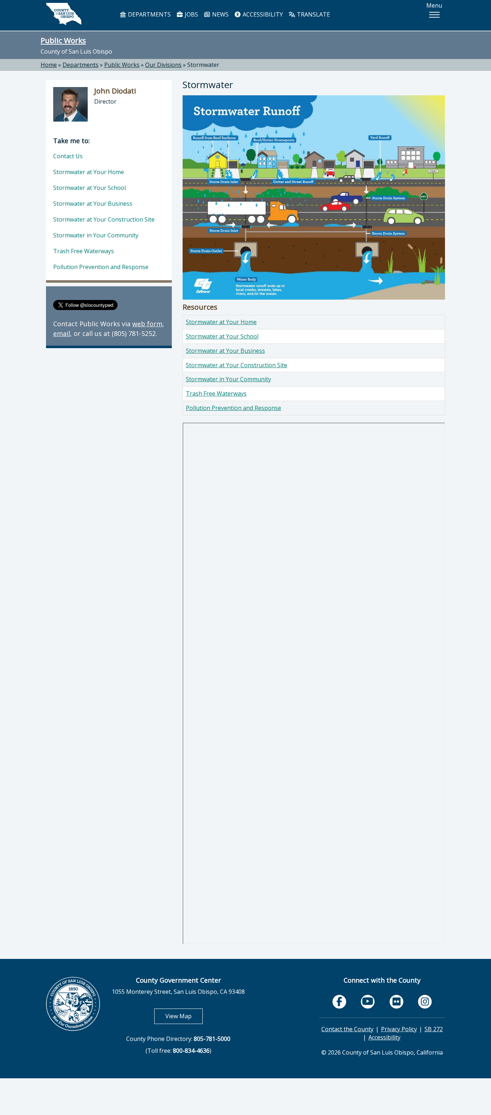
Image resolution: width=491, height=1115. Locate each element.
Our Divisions (163, 65)
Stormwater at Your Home (221, 322)
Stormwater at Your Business (225, 351)
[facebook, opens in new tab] (339, 1001)
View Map (184, 1016)
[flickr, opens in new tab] (396, 1001)
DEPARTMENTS (149, 14)
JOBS (190, 14)
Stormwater (203, 65)
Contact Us (68, 156)
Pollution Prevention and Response (233, 408)
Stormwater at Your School (222, 336)
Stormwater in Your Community (228, 379)
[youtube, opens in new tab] (368, 1001)
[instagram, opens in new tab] (425, 1001)
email (61, 333)
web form (147, 323)
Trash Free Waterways (216, 393)
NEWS (220, 14)
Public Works (63, 40)
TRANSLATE (312, 14)
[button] (434, 14)
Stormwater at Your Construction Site (236, 365)
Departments (80, 65)
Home (49, 65)
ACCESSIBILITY (262, 14)
